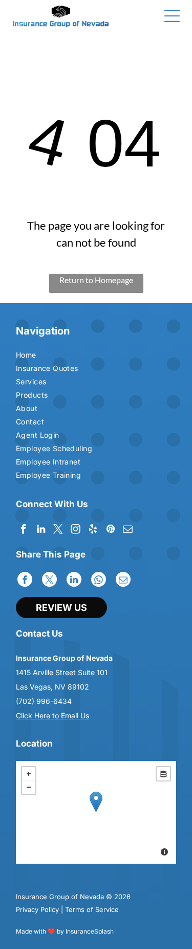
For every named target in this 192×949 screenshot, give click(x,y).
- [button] (28, 787)
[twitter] (58, 530)
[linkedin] (40, 530)
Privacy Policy (37, 909)
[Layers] (163, 773)
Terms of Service (92, 909)
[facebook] (23, 530)
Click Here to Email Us (52, 715)
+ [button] (28, 773)
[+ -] (96, 812)
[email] (127, 530)
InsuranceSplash (90, 931)
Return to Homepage (96, 280)
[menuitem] (55, 356)
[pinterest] (110, 530)
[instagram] (75, 530)
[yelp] (93, 530)
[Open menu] (172, 16)
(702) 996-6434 (44, 701)
